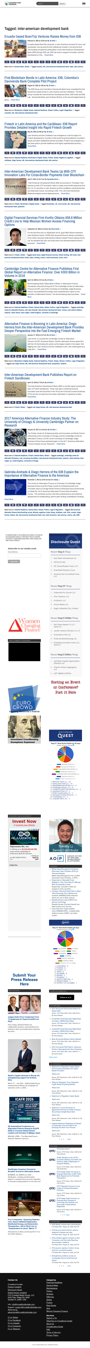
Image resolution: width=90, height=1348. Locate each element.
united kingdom (35, 312)
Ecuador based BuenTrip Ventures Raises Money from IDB (42, 36)
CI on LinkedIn (14, 1323)
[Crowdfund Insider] (12, 3)
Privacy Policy (52, 1335)
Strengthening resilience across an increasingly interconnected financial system (64, 1258)
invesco (64, 310)
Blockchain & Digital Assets (23, 110)
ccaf (26, 310)
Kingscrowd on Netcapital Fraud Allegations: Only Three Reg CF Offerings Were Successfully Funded (66, 882)
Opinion (62, 361)
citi (56, 204)
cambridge (60, 455)
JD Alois (52, 40)
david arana (36, 255)
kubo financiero (51, 515)
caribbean (7, 160)
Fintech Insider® (14, 1286)
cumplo (73, 512)
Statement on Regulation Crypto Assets (65, 1096)
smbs (61, 257)
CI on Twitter (13, 1317)
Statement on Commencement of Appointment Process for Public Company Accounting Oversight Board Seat (66, 1110)
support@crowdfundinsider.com (28, 1307)
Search (62, 3)
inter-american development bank (57, 66)
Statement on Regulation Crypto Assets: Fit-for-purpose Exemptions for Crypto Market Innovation (66, 1068)
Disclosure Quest (15, 1289)
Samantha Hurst (52, 179)
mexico (42, 257)
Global (27, 66)
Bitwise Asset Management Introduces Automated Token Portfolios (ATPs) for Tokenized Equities (65, 871)
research (7, 312)
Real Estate (51, 1305)
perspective (56, 363)
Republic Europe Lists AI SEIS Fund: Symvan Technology (64, 901)
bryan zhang (50, 512)
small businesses (52, 257)
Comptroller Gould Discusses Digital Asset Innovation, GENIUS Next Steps (66, 1020)
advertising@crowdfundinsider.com (22, 1312)
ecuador (39, 66)
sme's (66, 257)
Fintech (50, 157)
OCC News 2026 (62, 1013)
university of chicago (31, 461)
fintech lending (64, 255)
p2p (74, 515)
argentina (42, 512)
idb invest (73, 255)
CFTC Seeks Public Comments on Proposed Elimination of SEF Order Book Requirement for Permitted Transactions (69, 1175)
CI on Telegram (14, 1328)
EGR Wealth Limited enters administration (66, 1224)
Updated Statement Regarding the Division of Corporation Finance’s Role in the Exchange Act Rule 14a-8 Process (66, 1125)
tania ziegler (25, 312)
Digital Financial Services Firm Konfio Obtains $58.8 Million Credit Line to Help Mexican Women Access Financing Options (43, 221)
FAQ (48, 1329)
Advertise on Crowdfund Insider (59, 1320)
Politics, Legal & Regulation (62, 110)
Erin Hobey (54, 479)
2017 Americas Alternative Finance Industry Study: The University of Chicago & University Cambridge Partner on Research (41, 422)
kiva (43, 515)
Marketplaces (52, 1288)
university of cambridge (50, 312)
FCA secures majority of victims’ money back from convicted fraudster (65, 1249)
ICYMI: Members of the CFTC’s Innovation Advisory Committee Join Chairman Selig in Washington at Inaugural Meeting (69, 1160)
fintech (12, 515)
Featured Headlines (40, 110)
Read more (56, 1074)
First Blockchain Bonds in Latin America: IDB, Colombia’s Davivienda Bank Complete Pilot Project (41, 79)
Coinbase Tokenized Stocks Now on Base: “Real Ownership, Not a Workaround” (66, 892)
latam (71, 66)
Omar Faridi (55, 229)
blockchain (50, 204)
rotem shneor (15, 312)
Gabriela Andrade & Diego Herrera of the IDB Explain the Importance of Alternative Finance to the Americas (41, 473)
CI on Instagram (14, 1325)
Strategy (49, 1293)
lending (37, 257)
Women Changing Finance (57, 1311)
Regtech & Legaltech (66, 157)
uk (11, 461)
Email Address (13, 552)
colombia (7, 113)
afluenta (35, 512)
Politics (49, 1291)
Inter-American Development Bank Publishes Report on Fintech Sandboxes (40, 376)
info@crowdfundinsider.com (23, 1304)
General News (19, 66)
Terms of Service (53, 1332)
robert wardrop (74, 458)
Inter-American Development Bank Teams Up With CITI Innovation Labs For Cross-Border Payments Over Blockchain (44, 173)
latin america (78, 66)
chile (68, 512)
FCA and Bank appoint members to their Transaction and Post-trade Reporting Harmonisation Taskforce (66, 1240)
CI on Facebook (14, 1320)
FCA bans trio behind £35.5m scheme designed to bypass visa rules (65, 1231)
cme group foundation (30, 458)
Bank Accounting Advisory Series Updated (66, 1039)
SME (78, 515)
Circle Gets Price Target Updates (63, 909)
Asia (48, 1308)
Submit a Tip (51, 1318)
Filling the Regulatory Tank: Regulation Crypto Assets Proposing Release (65, 1083)
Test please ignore (63, 1149)
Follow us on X (65, 997)
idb (44, 66)
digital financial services (49, 255)
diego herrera (16, 160)
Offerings (50, 1296)
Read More (49, 55)
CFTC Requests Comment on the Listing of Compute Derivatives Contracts (68, 1188)
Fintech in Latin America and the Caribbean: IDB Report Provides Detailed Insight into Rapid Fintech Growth (40, 126)
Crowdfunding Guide (54, 1326)
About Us (50, 1323)
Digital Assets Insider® (17, 1292)
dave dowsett (32, 310)
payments (21, 206)
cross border (62, 204)
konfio (27, 257)
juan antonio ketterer (75, 310)
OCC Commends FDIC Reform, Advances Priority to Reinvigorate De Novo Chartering (67, 1048)
